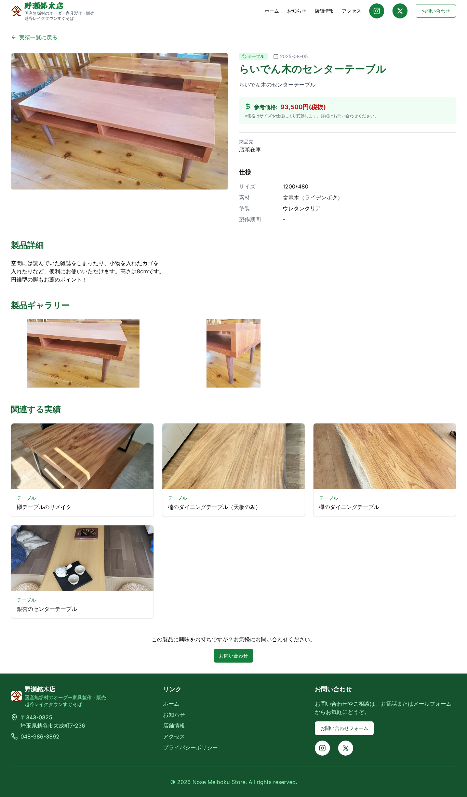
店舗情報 (324, 11)
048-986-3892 (40, 736)
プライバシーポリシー (190, 747)
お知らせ (296, 11)
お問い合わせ (436, 11)
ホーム (272, 11)
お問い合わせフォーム (344, 728)
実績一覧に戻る (38, 37)
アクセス (351, 11)
